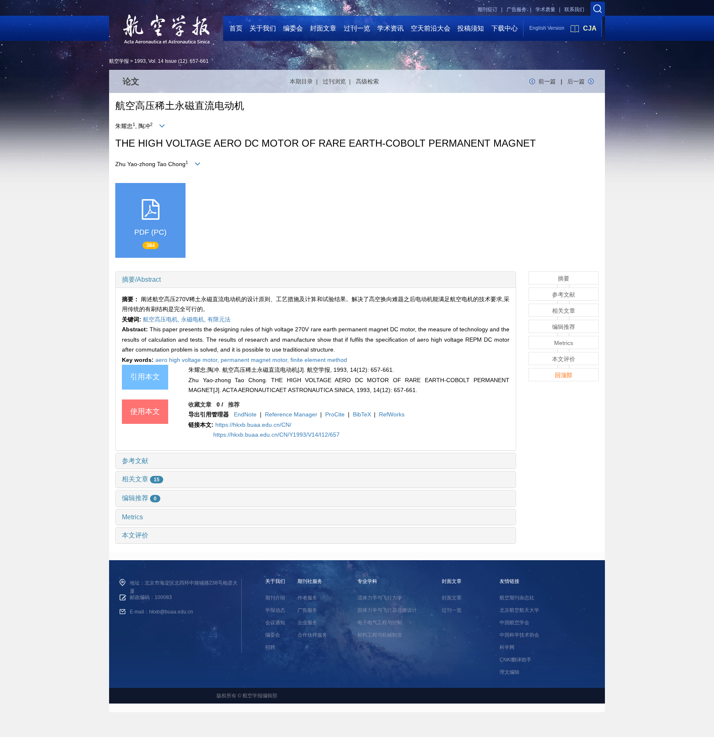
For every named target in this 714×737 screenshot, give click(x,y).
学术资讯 (390, 28)
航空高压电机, (162, 319)
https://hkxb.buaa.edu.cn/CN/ (253, 424)
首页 (236, 28)
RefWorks (392, 414)
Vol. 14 (156, 61)
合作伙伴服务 (312, 635)
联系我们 (574, 9)
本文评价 (135, 535)
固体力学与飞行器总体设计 (387, 610)
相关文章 (140, 479)
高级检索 (367, 81)
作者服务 (307, 598)
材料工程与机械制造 (379, 635)
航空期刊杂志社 (517, 598)
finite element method (318, 360)
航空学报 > (121, 61)
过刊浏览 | (338, 81)
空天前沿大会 (430, 28)
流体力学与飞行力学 (379, 598)
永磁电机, (194, 319)
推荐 (234, 404)
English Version (546, 28)
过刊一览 (357, 28)
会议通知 (275, 622)
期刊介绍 (275, 598)
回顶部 (563, 375)
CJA (590, 28)
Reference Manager (291, 414)
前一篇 (547, 81)
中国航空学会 (514, 622)
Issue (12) (176, 61)
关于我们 (263, 28)
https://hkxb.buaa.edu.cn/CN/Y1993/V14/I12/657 (276, 434)
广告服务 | (519, 9)
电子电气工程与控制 (379, 622)
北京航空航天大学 (519, 610)
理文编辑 (509, 672)
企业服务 (307, 622)
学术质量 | (548, 9)
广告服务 (307, 610)
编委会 (293, 28)
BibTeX (362, 414)
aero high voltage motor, (188, 360)
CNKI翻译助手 (515, 660)
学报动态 (275, 610)
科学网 (507, 647)
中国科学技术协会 (519, 635)
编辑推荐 (139, 498)
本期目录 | (305, 81)
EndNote (245, 414)
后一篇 (576, 81)
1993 (140, 61)
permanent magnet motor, (255, 360)
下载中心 (504, 28)
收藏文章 (200, 404)
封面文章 (323, 28)
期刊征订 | (490, 9)
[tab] (316, 280)
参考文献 (135, 460)
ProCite (335, 414)
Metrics (132, 517)
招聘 (270, 647)
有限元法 (219, 319)
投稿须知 (470, 28)
